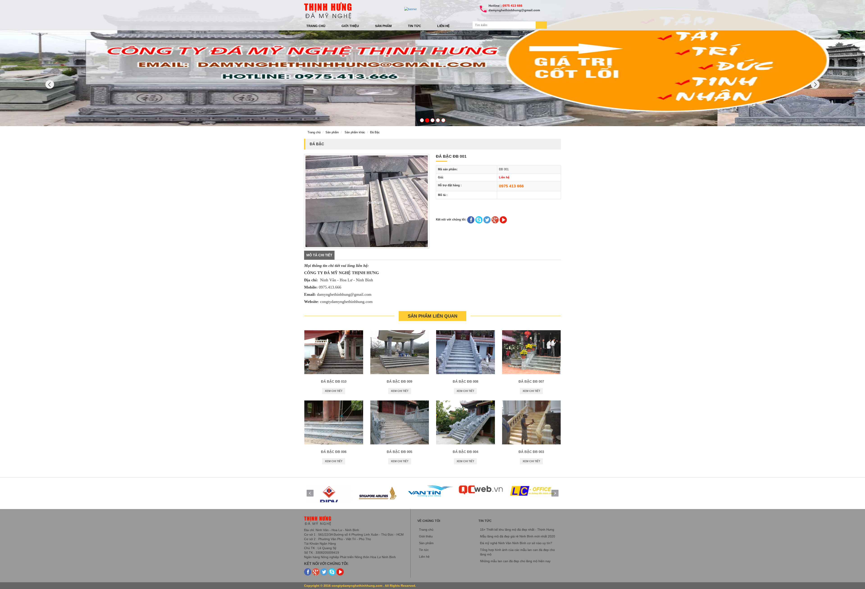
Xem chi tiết (333, 391)
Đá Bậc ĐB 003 (531, 452)
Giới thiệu (350, 26)
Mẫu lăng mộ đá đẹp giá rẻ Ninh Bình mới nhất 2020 (517, 536)
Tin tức (414, 26)
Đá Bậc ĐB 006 (333, 452)
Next (555, 493)
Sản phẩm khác (355, 132)
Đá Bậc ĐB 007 (531, 381)
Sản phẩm (383, 26)
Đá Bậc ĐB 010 (333, 381)
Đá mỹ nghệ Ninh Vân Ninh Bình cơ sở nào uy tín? (516, 543)
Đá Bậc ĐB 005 (399, 452)
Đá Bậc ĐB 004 (465, 452)
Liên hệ (443, 26)
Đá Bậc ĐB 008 (465, 381)
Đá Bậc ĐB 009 (399, 381)
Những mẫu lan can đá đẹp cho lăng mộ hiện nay (515, 561)
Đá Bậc (375, 132)
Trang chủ (315, 26)
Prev (310, 493)
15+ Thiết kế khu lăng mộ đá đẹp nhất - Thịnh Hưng (517, 529)
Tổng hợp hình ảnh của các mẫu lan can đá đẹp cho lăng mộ (517, 552)
